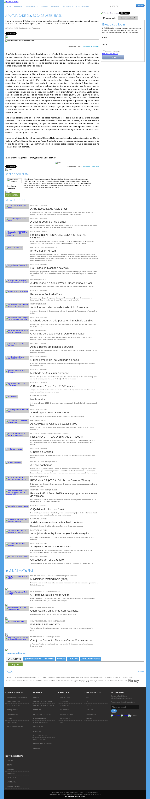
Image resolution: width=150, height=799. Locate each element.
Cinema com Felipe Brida (42, 701)
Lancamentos (67, 6)
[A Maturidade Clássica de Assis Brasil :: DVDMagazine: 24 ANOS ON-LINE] (11, 1)
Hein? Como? (64, 710)
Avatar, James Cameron (14, 681)
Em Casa (10, 761)
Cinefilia (36, 697)
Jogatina (10, 769)
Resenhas (18, 6)
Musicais (61, 659)
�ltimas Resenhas (32, 659)
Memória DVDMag (66, 714)
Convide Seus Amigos (111, 13)
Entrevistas (64, 705)
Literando (37, 731)
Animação (113, 681)
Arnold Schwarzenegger (69, 681)
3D (105, 677)
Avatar (120, 681)
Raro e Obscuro (39, 739)
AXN (125, 681)
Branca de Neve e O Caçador (117, 677)
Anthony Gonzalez (96, 681)
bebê (58, 681)
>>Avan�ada (140, 8)
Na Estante (11, 773)
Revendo (36, 748)
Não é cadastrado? (128, 18)
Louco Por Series (40, 735)
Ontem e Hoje (65, 718)
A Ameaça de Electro (63, 677)
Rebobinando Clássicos (42, 744)
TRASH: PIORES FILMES (15, 727)
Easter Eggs (64, 701)
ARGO (45, 677)
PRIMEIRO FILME (12, 714)
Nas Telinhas (12, 777)
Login (113, 57)
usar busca (141, 671)
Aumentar (95, 46)
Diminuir (86, 46)
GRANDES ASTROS (13, 701)
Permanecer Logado (112, 52)
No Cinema (49, 659)
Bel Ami (106, 681)
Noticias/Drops (82, 6)
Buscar (140, 5)
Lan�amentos (14, 659)
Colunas (44, 6)
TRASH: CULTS (12, 722)
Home (9, 6)
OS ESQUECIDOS (12, 710)
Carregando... (12, 195)
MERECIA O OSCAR (13, 705)
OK (114, 711)
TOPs (61, 722)
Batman (45, 681)
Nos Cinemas (91, 714)
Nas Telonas (11, 782)
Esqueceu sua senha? (110, 54)
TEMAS (9, 718)
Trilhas (89, 718)
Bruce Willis (75, 677)
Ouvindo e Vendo (13, 786)
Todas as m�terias (16, 653)
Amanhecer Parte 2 (96, 677)
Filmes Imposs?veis (40, 722)
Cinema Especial (31, 6)
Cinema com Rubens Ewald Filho (43, 706)
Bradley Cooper (28, 681)
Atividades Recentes (90, 659)
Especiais (55, 6)
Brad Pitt (52, 681)
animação (51, 677)
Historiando (38, 727)
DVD (87, 701)
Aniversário (84, 681)
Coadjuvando (65, 697)
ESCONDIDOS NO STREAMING (17, 697)
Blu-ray (133, 680)
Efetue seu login (109, 18)
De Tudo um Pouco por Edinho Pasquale (42, 714)
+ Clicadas (73, 659)
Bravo (131, 677)
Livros (88, 705)
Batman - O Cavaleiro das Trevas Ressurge (21, 677)
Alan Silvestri (84, 677)
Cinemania (37, 710)
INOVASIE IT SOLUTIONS (75, 796)
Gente (9, 765)
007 (40, 677)
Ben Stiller (38, 681)
